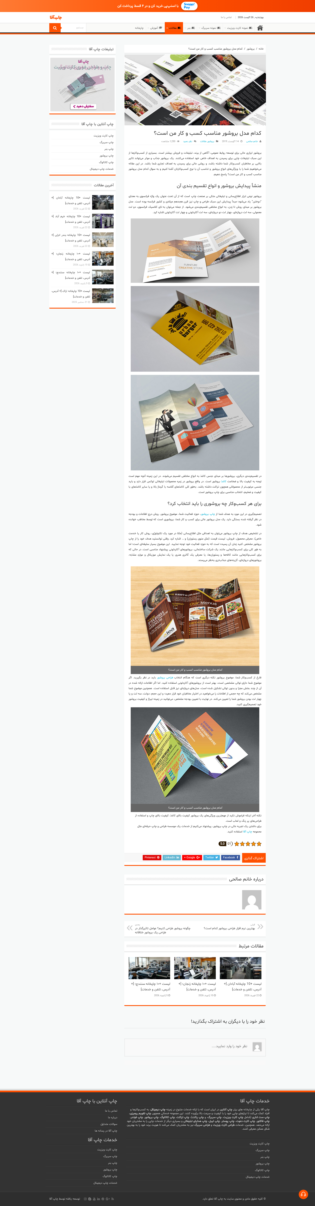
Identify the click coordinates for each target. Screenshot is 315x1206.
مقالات (173, 28)
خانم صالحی (252, 141)
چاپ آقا (247, 832)
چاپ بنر (109, 149)
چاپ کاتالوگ (106, 162)
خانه (260, 27)
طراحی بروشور (165, 678)
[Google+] (107, 1198)
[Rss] (112, 1198)
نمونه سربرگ (208, 28)
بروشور (251, 49)
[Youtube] (94, 1198)
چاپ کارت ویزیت (104, 136)
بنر (188, 28)
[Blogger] (90, 1198)
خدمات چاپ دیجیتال (102, 169)
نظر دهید (187, 141)
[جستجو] (55, 27)
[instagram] (85, 1198)
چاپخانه (139, 28)
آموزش (154, 28)
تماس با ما (226, 17)
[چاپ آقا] (72, 17)
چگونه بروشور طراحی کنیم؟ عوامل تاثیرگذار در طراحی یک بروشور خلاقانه (162, 929)
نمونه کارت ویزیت (237, 28)
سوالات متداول (108, 1124)
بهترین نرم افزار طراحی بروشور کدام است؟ (229, 926)
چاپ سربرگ (107, 142)
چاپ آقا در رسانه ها (106, 1131)
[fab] (303, 1194)
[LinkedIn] (98, 1198)
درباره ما (112, 1118)
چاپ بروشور (208, 514)
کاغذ (223, 481)
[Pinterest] (103, 1198)
